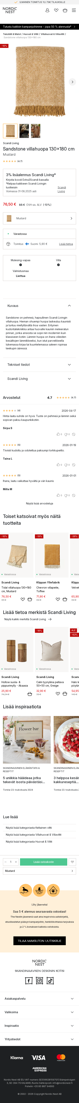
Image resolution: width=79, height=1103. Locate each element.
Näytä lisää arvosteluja (39, 503)
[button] (12, 161)
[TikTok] (50, 980)
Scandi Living (62, 189)
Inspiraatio (12, 1025)
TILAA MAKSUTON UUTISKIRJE (39, 941)
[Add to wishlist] (23, 599)
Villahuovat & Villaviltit (52, 34)
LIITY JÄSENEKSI (32, 2)
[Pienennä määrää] (5, 862)
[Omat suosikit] (56, 10)
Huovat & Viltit (30, 34)
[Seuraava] (72, 82)
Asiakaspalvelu (15, 998)
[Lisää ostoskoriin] (30, 599)
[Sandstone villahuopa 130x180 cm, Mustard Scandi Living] (39, 81)
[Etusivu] (10, 10)
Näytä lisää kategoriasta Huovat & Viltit (29, 841)
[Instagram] (39, 980)
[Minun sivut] (47, 10)
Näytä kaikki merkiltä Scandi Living (25, 619)
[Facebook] (29, 980)
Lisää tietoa (66, 243)
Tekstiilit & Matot (12, 34)
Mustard (10, 870)
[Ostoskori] (65, 10)
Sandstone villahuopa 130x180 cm (22, 37)
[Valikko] (73, 10)
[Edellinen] (6, 82)
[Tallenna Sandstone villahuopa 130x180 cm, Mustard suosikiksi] (72, 862)
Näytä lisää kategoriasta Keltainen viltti (29, 827)
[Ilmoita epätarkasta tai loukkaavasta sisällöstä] (73, 434)
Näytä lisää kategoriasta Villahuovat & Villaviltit (33, 834)
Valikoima (11, 1012)
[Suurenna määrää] (16, 862)
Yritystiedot (12, 1039)
